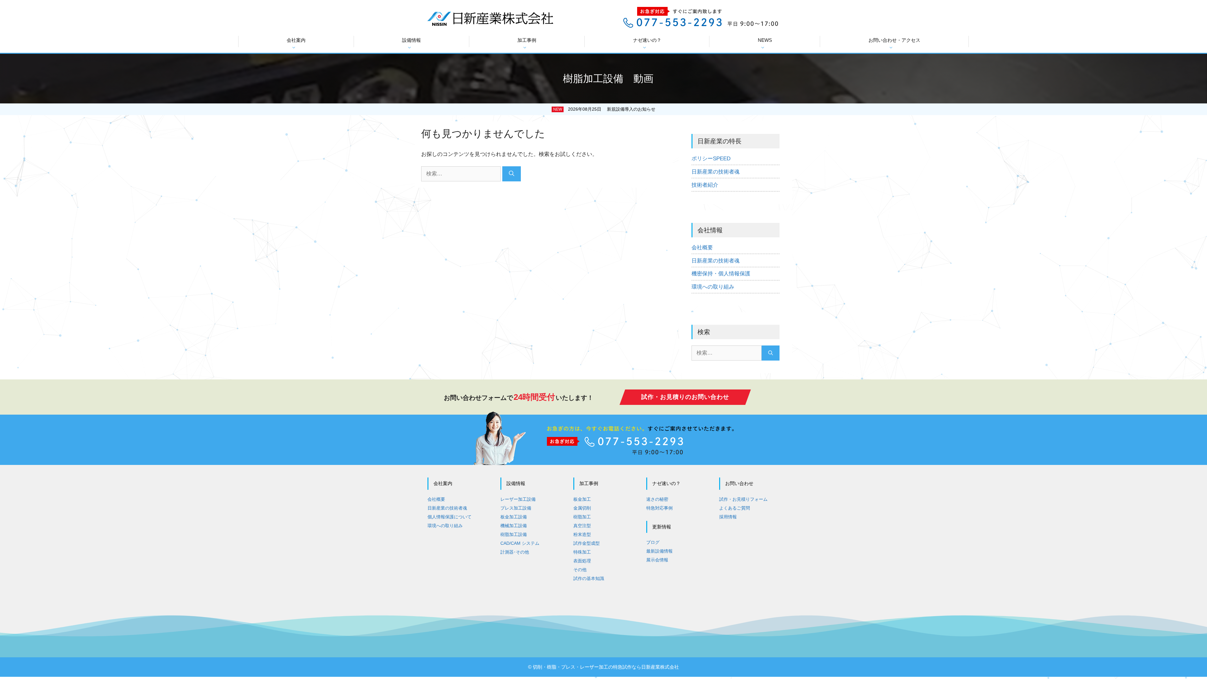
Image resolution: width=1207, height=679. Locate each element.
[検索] (511, 173)
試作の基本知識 (588, 578)
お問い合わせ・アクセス (894, 40)
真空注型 (582, 525)
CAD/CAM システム (519, 543)
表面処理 (582, 560)
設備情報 (411, 40)
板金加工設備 (513, 516)
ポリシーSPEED (711, 159)
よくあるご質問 (734, 508)
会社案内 (296, 40)
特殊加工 (582, 552)
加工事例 (526, 40)
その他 (580, 569)
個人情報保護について (449, 516)
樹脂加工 (582, 516)
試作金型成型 (586, 543)
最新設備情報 (659, 551)
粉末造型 (582, 534)
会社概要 (702, 248)
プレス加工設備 (515, 508)
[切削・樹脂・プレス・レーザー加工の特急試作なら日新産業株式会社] (490, 18)
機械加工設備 (513, 525)
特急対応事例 (659, 508)
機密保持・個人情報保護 (721, 274)
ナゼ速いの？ (647, 40)
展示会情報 (657, 559)
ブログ (652, 542)
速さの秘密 (657, 499)
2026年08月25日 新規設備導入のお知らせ (611, 109)
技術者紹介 (705, 185)
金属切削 (582, 508)
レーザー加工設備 (518, 499)
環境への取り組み (713, 287)
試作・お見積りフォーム (743, 499)
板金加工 (582, 499)
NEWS (765, 40)
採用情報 (728, 516)
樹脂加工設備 (513, 534)
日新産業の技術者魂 (716, 172)
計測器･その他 (514, 552)
